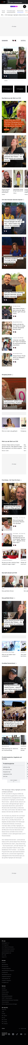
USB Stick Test (6, 767)
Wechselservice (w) (6, 974)
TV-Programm (20, 89)
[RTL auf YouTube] (21, 1034)
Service (4, 986)
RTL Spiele (4, 1015)
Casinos (4, 962)
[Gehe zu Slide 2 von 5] (10, 81)
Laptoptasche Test (7, 774)
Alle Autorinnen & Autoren (8, 949)
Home (3, 1028)
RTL (2, 15)
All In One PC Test (7, 769)
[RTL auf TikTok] (17, 1034)
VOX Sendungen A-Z (7, 89)
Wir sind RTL (5, 1007)
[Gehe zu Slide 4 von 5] (18, 81)
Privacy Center (5, 992)
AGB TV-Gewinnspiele (7, 998)
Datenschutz (5, 994)
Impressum (4, 990)
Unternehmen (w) (6, 978)
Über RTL (4, 1009)
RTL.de (3, 941)
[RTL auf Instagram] (13, 1034)
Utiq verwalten (5, 1002)
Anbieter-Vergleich (6, 980)
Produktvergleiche (6, 968)
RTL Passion (5, 1023)
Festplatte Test (6, 771)
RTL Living (4, 1021)
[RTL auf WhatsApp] (25, 1034)
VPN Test (5, 776)
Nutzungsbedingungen (7, 996)
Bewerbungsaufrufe (6, 953)
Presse (3, 1013)
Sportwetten (5, 964)
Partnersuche (5, 966)
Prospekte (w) (5, 982)
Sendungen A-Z (5, 943)
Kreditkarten (5, 972)
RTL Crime (4, 1019)
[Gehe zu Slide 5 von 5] (22, 81)
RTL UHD (4, 955)
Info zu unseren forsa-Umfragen (9, 1004)
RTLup (3, 1017)
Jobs (3, 1011)
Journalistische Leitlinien (8, 951)
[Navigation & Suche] (24, 6)
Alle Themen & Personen (8, 947)
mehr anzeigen (13, 780)
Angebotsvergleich (6, 976)
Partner (4, 960)
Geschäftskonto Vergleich (8, 970)
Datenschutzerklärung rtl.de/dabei (10, 1000)
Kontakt (4, 988)
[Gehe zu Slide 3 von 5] (14, 81)
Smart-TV (4, 957)
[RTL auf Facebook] (9, 1034)
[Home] (14, 6)
